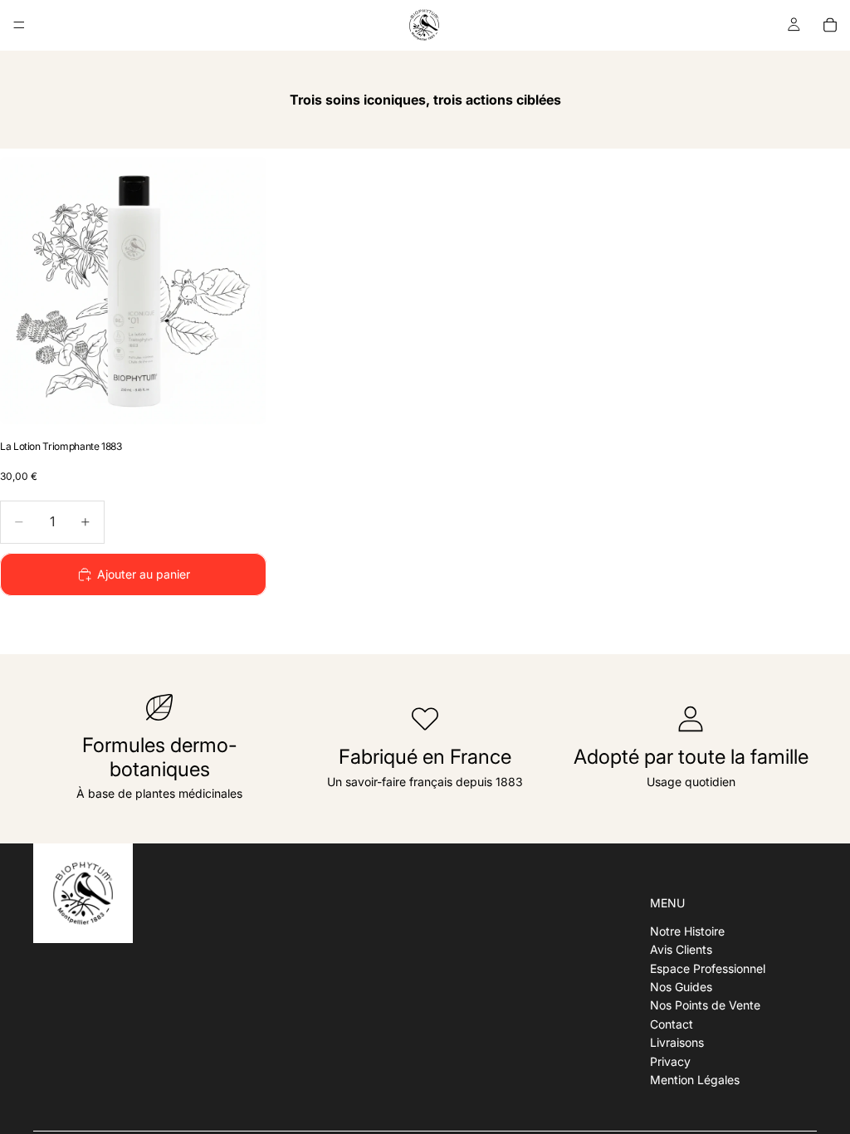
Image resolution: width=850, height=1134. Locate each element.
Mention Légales (695, 1080)
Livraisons (677, 1042)
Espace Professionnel (707, 967)
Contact (671, 1023)
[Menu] (19, 25)
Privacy (670, 1060)
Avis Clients (681, 949)
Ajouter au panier (143, 574)
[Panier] (830, 25)
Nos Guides (681, 987)
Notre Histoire (687, 931)
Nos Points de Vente (705, 1005)
